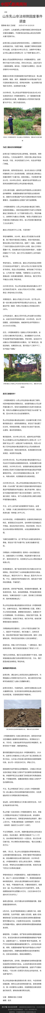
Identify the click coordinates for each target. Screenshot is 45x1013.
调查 (5, 12)
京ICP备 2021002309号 (9, 1007)
